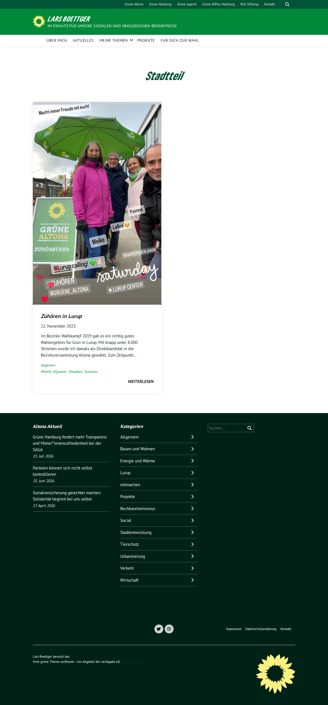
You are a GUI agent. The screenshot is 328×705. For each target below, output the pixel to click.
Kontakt (269, 4)
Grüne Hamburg (160, 4)
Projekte (146, 40)
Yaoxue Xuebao (132, 662)
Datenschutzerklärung (260, 629)
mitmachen (130, 484)
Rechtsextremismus (137, 508)
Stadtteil (77, 372)
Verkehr (127, 568)
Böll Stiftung (249, 4)
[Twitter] (158, 628)
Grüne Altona (134, 4)
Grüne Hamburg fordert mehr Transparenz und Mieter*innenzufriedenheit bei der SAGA (70, 443)
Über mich (56, 40)
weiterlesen (140, 381)
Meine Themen (114, 40)
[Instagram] (169, 628)
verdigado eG (110, 662)
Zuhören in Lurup (61, 316)
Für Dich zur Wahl (180, 40)
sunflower (67, 662)
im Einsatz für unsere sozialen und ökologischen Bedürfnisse (112, 25)
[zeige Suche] (287, 4)
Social (125, 520)
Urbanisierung (132, 556)
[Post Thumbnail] (97, 202)
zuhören (92, 372)
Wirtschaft (129, 580)
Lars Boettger (69, 19)
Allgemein (48, 365)
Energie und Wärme (137, 460)
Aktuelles (83, 40)
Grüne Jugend (186, 4)
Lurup (125, 472)
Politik (47, 372)
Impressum (233, 629)
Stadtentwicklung (136, 532)
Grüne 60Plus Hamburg (218, 4)
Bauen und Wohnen (137, 448)
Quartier (61, 372)
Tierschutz (129, 544)
